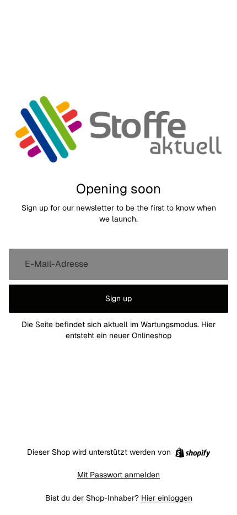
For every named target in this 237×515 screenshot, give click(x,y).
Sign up (118, 298)
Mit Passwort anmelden (118, 475)
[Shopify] (192, 453)
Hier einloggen (166, 498)
